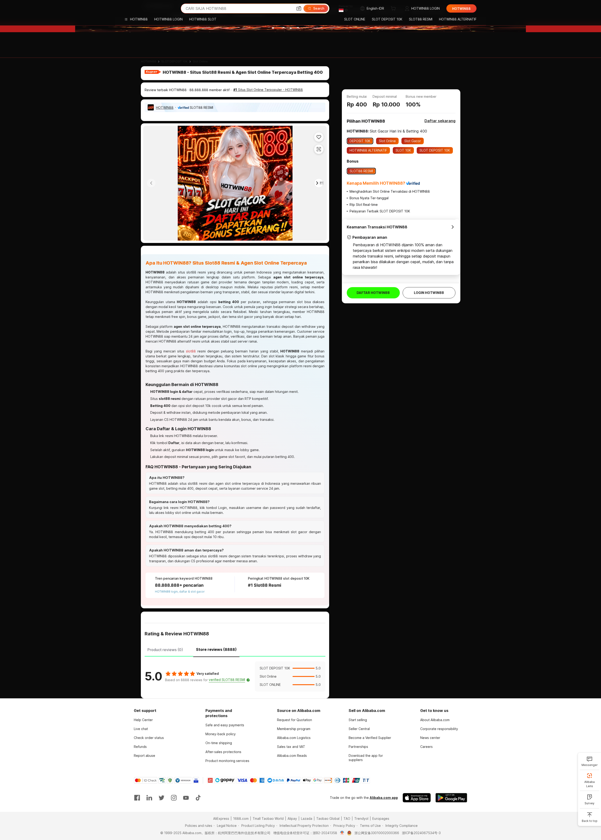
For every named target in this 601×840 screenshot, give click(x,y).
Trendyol (361, 818)
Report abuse (144, 756)
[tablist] (235, 648)
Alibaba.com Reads (292, 756)
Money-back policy (220, 734)
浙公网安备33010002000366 (376, 833)
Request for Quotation (294, 720)
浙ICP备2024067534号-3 (421, 833)
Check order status (149, 738)
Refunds (140, 747)
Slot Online (200, 61)
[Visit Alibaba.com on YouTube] (186, 797)
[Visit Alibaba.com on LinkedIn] (149, 797)
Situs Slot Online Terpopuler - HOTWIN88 (268, 90)
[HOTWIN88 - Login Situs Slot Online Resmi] (235, 183)
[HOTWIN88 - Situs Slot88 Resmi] (147, 8)
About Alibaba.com (435, 720)
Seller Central (359, 729)
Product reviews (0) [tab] (165, 649)
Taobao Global (327, 818)
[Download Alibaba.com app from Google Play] (451, 797)
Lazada (306, 818)
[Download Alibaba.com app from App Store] (417, 797)
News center (430, 738)
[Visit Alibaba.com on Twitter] (161, 797)
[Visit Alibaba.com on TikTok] (198, 797)
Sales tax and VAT (291, 747)
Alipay (292, 818)
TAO (346, 818)
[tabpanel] (235, 676)
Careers (426, 747)
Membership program (293, 729)
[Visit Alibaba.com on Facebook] (137, 797)
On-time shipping (218, 743)
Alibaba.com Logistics (294, 738)
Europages (380, 818)
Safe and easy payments (224, 725)
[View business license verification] (342, 833)
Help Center (143, 720)
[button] (299, 8)
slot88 (191, 351)
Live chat (141, 729)
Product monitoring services (227, 761)
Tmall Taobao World (268, 818)
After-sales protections (223, 752)
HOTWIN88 (148, 61)
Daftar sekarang (439, 120)
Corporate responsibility (439, 729)
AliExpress (221, 818)
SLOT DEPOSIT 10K (174, 61)
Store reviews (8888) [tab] (216, 649)
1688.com (241, 818)
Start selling (358, 720)
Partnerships (358, 747)
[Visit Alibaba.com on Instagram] (173, 797)
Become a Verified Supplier (370, 738)
